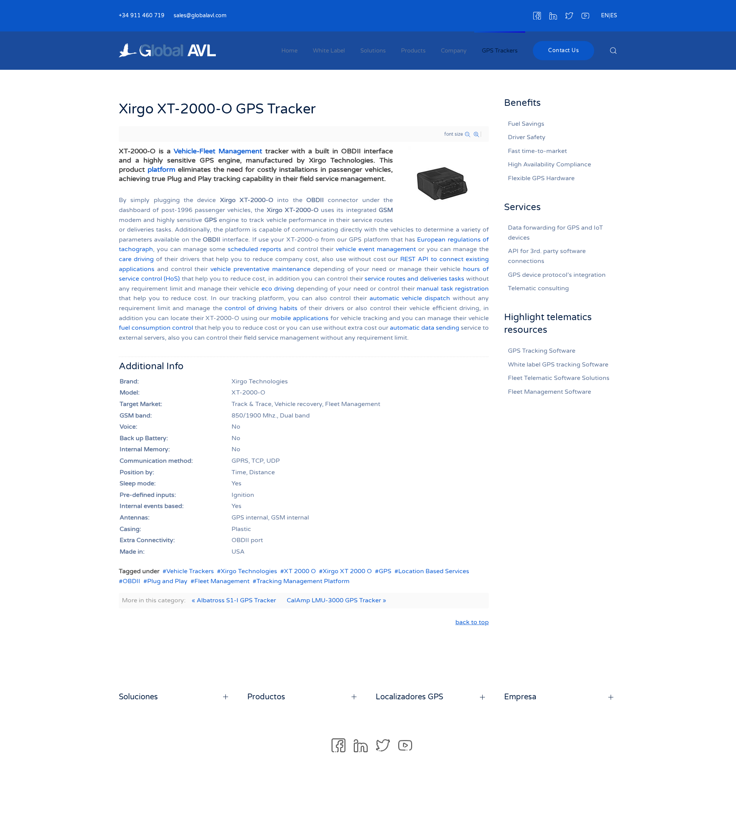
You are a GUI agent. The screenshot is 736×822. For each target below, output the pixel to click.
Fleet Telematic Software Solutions (559, 378)
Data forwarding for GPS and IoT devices (555, 233)
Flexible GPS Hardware (541, 178)
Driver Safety (526, 137)
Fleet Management (222, 581)
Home (289, 50)
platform (162, 169)
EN (605, 15)
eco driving (277, 289)
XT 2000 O (300, 571)
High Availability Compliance (549, 164)
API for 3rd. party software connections (547, 256)
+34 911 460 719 (141, 15)
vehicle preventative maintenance (260, 269)
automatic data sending (424, 328)
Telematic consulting (538, 288)
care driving (136, 259)
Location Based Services (433, 571)
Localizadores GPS (409, 697)
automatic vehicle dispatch (410, 298)
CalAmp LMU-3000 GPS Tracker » (336, 600)
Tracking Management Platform (303, 581)
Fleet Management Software (549, 392)
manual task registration (453, 289)
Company (454, 50)
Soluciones (138, 697)
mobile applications (300, 318)
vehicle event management (376, 249)
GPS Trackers (500, 50)
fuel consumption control (156, 328)
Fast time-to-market (537, 151)
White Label (329, 50)
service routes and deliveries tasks (414, 279)
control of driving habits (261, 308)
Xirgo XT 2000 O (347, 571)
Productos (266, 697)
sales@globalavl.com (200, 15)
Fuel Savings (526, 124)
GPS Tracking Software (541, 351)
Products (413, 50)
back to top (472, 622)
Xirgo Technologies (249, 571)
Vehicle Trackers (190, 571)
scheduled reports (254, 249)
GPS (385, 571)
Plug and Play (167, 581)
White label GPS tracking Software (558, 364)
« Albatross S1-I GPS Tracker (234, 600)
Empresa (520, 697)
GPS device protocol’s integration (557, 275)
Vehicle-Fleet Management (218, 151)
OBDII (131, 581)
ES (613, 15)
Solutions (373, 50)
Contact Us (563, 50)
